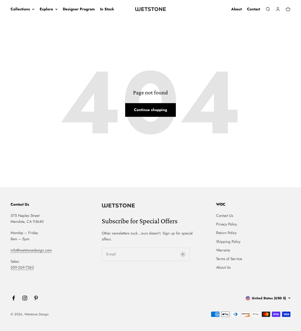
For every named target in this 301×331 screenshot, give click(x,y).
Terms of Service (229, 258)
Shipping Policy (228, 241)
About (236, 9)
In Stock (107, 9)
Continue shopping (150, 109)
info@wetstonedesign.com (31, 250)
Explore (46, 9)
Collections (20, 9)
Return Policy (226, 232)
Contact (253, 9)
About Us (223, 267)
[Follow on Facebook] (14, 298)
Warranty (223, 250)
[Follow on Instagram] (25, 298)
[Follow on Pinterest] (36, 298)
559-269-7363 (22, 267)
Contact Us (224, 215)
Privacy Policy (226, 224)
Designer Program (79, 9)
